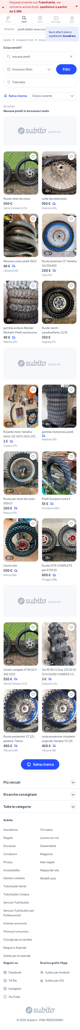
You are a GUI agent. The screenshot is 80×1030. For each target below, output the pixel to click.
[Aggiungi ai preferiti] (33, 156)
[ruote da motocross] (59, 180)
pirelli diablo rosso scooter (34, 29)
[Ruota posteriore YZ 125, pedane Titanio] (20, 720)
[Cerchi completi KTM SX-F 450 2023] (20, 653)
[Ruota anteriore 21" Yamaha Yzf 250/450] (59, 245)
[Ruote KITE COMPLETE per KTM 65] (59, 550)
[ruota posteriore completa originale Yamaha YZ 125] (59, 720)
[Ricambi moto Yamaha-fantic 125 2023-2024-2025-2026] (20, 416)
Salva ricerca (18, 96)
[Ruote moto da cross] (20, 180)
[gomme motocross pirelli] (59, 416)
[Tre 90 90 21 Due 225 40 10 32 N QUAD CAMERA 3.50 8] (59, 653)
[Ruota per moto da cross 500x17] (20, 483)
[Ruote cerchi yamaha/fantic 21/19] (59, 312)
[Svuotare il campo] (71, 56)
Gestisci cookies (14, 878)
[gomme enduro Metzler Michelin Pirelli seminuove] (20, 312)
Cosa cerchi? (12, 47)
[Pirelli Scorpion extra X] (59, 483)
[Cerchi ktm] (20, 550)
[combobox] (40, 56)
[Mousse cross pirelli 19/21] (20, 245)
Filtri (66, 69)
